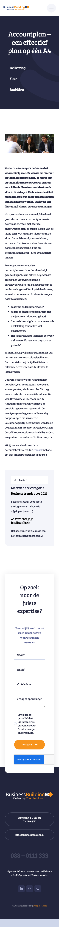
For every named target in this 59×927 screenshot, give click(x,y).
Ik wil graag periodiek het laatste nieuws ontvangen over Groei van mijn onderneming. (27, 723)
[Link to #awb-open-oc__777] (51, 8)
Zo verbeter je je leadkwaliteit (22, 520)
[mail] (29, 888)
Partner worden (39, 875)
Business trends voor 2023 (29, 493)
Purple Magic (40, 905)
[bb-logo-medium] (16, 7)
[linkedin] (21, 888)
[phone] (37, 888)
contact (38, 450)
